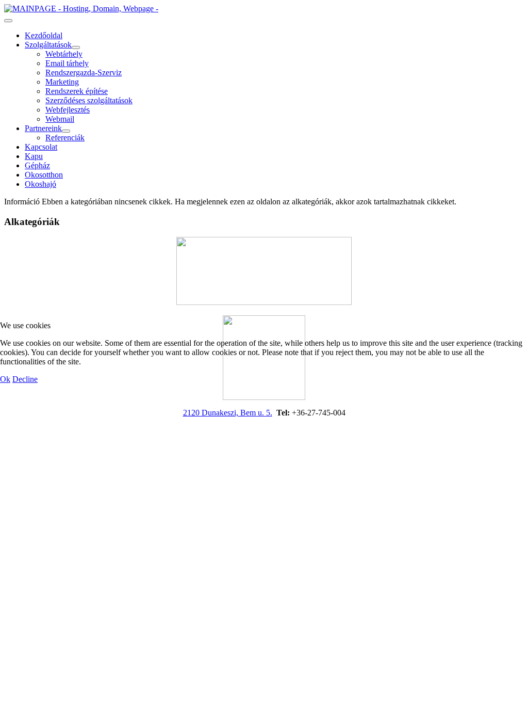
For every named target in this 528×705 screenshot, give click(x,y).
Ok (5, 379)
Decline (25, 379)
